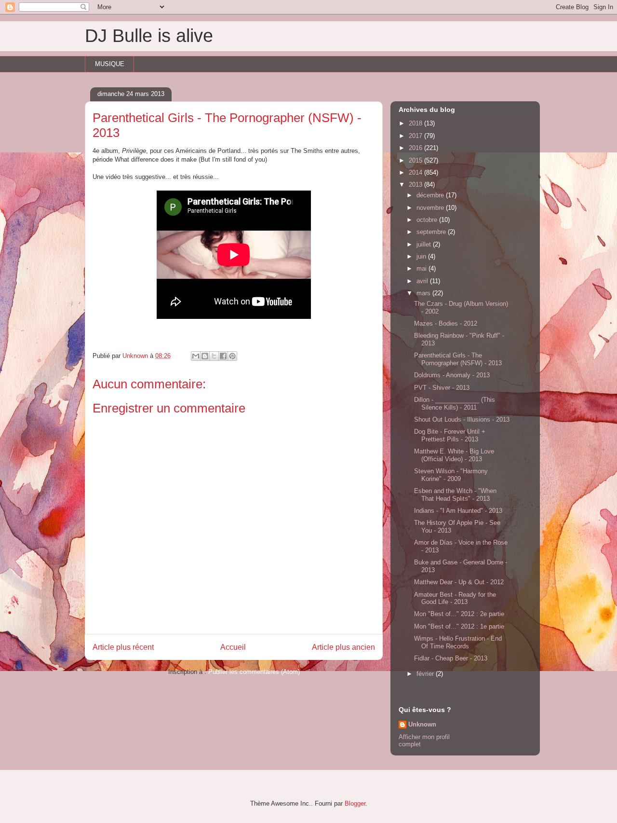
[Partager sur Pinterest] (232, 356)
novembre (431, 207)
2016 (416, 147)
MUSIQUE (109, 64)
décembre (431, 195)
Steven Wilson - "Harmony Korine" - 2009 (451, 474)
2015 (416, 160)
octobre (427, 219)
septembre (432, 231)
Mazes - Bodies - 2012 (445, 323)
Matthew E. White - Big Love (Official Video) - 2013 (454, 455)
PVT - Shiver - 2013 (441, 387)
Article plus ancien (343, 647)
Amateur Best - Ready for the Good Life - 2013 (455, 598)
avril (423, 281)
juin (422, 256)
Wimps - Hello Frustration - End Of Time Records (458, 642)
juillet (424, 244)
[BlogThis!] (205, 356)
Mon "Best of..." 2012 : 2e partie (459, 613)
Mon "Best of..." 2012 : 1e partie (459, 626)
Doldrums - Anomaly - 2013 (452, 375)
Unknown (422, 724)
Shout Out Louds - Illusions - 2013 (462, 419)
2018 (416, 123)
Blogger (355, 803)
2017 (416, 135)
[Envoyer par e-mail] (196, 356)
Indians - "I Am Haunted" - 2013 (458, 510)
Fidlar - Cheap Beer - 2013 (450, 658)
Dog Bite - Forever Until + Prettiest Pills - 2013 (449, 435)
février (426, 673)
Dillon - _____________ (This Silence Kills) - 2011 (454, 403)
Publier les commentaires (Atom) (254, 671)
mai (422, 268)
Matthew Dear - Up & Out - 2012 (459, 582)
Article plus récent (123, 647)
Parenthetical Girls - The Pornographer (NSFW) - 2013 (458, 359)
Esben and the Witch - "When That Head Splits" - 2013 (455, 494)
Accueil (233, 647)
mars (424, 293)
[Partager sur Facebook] (223, 356)
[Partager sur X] (214, 356)
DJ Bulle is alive (149, 36)
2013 (416, 184)
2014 (416, 172)
